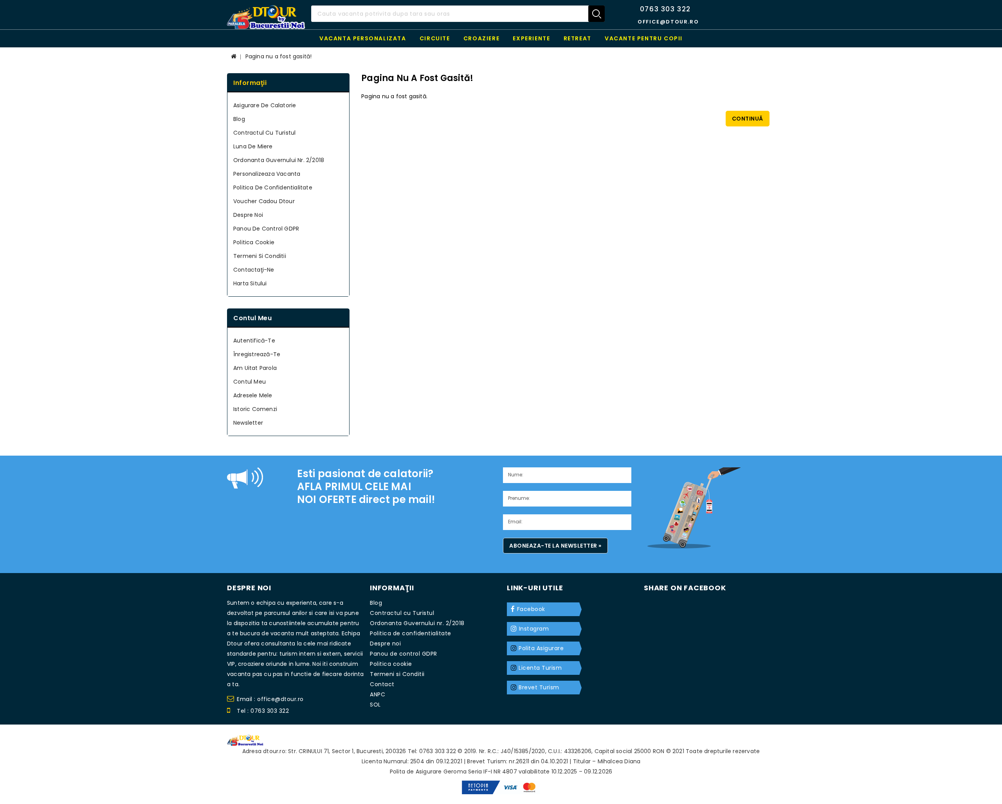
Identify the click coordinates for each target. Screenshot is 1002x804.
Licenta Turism (540, 668)
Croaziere (481, 38)
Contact (382, 684)
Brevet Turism (539, 687)
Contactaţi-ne (253, 270)
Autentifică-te (254, 340)
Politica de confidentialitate (272, 187)
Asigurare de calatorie (264, 105)
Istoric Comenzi (255, 409)
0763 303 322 (665, 9)
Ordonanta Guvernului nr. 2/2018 (278, 160)
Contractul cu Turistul (264, 133)
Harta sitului (250, 283)
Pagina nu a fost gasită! (278, 56)
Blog (239, 119)
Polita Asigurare (541, 648)
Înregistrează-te (256, 354)
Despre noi (248, 215)
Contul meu (249, 382)
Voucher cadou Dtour (264, 201)
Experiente (531, 38)
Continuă (747, 119)
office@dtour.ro (668, 21)
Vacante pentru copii (644, 38)
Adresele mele (252, 395)
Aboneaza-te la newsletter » (555, 546)
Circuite (435, 38)
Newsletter (248, 423)
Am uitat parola (255, 368)
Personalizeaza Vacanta (266, 174)
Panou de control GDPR (266, 229)
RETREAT (577, 38)
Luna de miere (253, 146)
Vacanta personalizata (362, 38)
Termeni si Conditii (259, 256)
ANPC (377, 694)
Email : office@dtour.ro (270, 699)
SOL (375, 704)
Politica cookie (253, 242)
